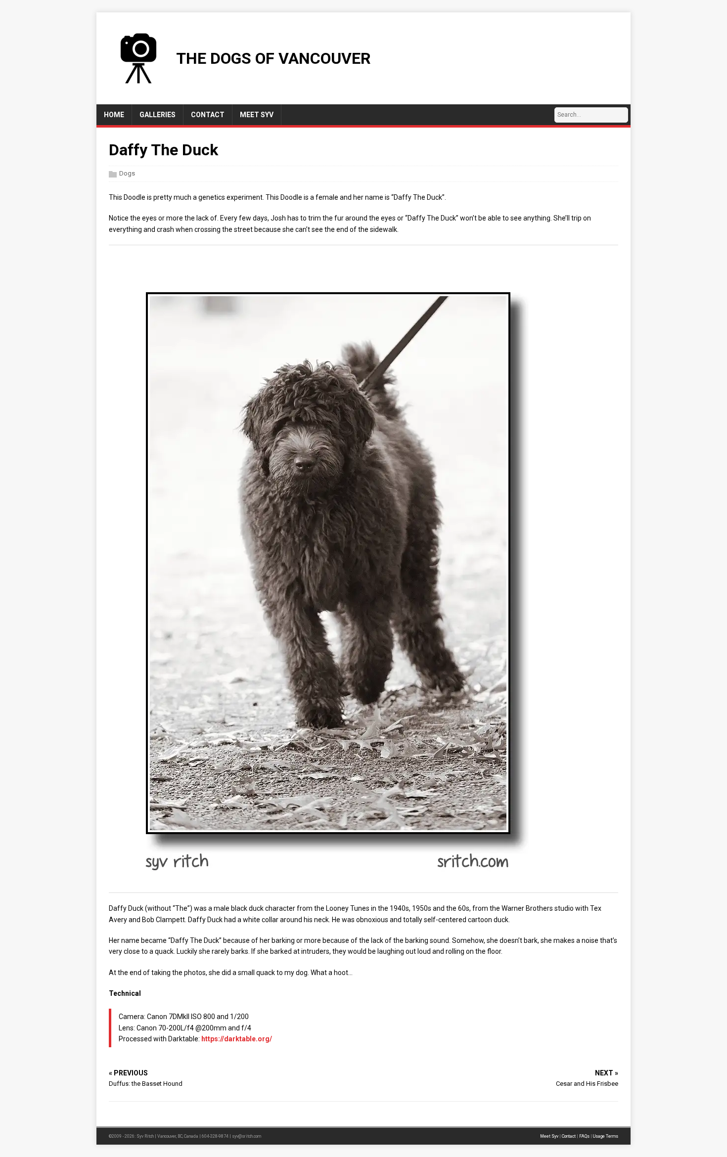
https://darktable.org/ (236, 1039)
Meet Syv (549, 1136)
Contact (569, 1136)
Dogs (127, 173)
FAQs (584, 1136)
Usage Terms (605, 1136)
